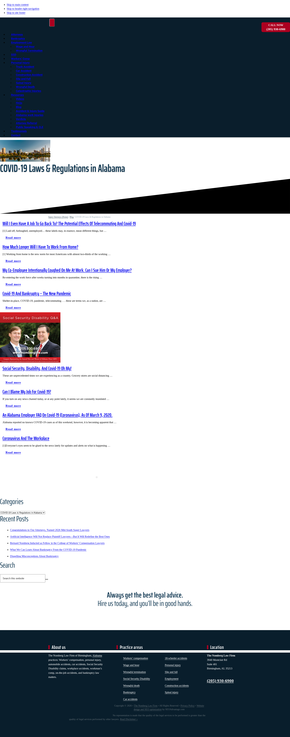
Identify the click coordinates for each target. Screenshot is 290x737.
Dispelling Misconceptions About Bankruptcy (34, 556)
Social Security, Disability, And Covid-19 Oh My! (37, 368)
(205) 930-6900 (275, 27)
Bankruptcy (129, 692)
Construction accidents (177, 685)
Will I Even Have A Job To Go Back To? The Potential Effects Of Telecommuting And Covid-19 (69, 223)
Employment (171, 678)
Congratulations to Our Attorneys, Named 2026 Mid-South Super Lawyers (49, 530)
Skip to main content (18, 4)
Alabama (97, 655)
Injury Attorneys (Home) (58, 217)
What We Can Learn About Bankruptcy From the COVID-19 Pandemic (48, 549)
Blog (72, 217)
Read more (15, 238)
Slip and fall (171, 672)
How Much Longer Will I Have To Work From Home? (40, 247)
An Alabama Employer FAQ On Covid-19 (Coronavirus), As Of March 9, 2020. (57, 415)
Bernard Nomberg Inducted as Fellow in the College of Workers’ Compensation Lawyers (57, 543)
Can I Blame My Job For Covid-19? (27, 392)
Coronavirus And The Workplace (26, 438)
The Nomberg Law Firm (145, 705)
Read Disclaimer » (129, 719)
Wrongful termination (134, 672)
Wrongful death (131, 685)
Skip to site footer (16, 12)
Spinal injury (171, 692)
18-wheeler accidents (176, 658)
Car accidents (130, 699)
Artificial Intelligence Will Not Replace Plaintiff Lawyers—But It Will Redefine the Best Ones (60, 536)
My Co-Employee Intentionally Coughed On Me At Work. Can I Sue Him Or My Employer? (67, 270)
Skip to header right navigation (23, 8)
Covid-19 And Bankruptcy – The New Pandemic (37, 293)
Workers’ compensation (135, 658)
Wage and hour (131, 665)
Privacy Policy (188, 705)
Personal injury (173, 665)
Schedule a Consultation (145, 615)
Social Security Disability (136, 678)
